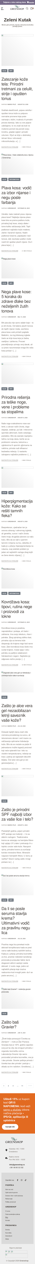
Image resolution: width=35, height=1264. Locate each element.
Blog (4, 71)
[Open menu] (2, 8)
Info (11, 71)
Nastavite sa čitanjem (9, 147)
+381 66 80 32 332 (16, 1167)
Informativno (14, 179)
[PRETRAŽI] (27, 8)
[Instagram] (21, 1180)
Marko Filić (12, 104)
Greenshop (12, 208)
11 (22, 1086)
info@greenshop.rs (17, 1164)
